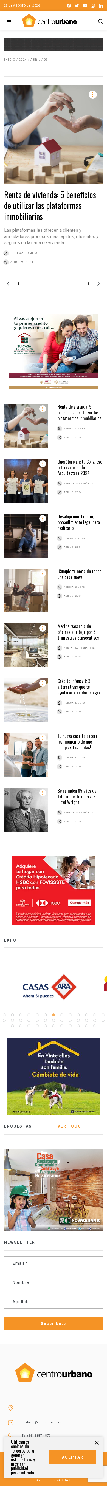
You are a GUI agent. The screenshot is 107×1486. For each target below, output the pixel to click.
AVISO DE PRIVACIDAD (53, 1480)
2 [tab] (12, 1015)
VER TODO (69, 1126)
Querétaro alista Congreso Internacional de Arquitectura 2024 (80, 467)
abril (35, 59)
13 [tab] (103, 1015)
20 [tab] (53, 1020)
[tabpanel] (53, 987)
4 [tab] (29, 1015)
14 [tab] (4, 1020)
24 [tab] (86, 1020)
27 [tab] (12, 1026)
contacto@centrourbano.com (43, 1422)
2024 (23, 59)
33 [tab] (61, 1026)
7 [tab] (53, 1015)
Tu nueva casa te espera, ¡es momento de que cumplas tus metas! (78, 742)
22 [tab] (70, 1020)
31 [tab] (45, 1026)
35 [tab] (78, 1026)
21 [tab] (61, 1020)
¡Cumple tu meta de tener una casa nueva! (79, 574)
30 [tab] (37, 1026)
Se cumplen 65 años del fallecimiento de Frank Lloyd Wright (77, 796)
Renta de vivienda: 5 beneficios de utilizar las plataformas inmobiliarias (50, 205)
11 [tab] (86, 1015)
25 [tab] (94, 1020)
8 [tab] (61, 1015)
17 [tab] (29, 1020)
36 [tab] (86, 1026)
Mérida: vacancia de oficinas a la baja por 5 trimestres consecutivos (78, 632)
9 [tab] (70, 1015)
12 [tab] (94, 1015)
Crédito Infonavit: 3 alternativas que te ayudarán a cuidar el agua (79, 687)
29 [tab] (29, 1026)
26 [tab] (103, 1020)
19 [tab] (45, 1020)
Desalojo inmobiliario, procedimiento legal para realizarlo (79, 522)
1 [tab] (4, 1015)
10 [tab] (78, 1015)
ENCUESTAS (18, 1126)
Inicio (9, 59)
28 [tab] (20, 1026)
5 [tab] (37, 1015)
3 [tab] (20, 1015)
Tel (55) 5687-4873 (36, 1435)
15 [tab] (12, 1020)
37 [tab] (94, 1026)
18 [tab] (37, 1020)
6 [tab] (45, 1015)
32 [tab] (53, 1026)
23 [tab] (78, 1020)
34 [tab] (70, 1026)
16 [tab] (20, 1020)
